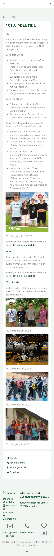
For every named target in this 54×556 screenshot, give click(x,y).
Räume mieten (17, 462)
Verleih (13, 458)
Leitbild (9, 498)
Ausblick (9, 502)
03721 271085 (27, 532)
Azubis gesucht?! (17, 467)
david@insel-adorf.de (23, 245)
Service (6, 17)
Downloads (15, 472)
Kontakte (10, 505)
